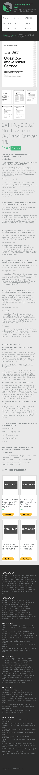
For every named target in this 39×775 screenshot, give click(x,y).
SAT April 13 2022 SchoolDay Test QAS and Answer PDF (17, 585)
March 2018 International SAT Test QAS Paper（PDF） (17, 710)
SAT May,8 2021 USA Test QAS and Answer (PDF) (16, 612)
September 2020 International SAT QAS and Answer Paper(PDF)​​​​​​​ (19, 648)
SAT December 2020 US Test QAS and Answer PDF (10, 546)
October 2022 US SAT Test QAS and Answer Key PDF (16, 577)
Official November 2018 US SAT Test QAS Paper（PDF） (17, 694)
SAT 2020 (17, 28)
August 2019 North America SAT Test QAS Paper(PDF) (17, 671)
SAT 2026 (17, 18)
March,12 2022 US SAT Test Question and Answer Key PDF (18, 589)
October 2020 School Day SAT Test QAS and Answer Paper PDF (19, 635)
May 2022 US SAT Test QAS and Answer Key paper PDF (17, 583)
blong (14, 35)
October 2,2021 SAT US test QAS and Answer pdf (15, 606)
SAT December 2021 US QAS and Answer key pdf (15, 600)
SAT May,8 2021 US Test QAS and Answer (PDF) (27, 546)
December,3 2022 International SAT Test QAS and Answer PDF (19, 575)
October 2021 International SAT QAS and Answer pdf (16, 608)
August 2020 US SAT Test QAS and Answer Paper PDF (17, 631)
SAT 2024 (7, 23)
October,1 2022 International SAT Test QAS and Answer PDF (18, 579)
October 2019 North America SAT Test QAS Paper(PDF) (17, 667)
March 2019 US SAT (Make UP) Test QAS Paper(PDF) (16, 659)
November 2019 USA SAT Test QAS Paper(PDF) (15, 665)
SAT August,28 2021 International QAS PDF (14, 610)
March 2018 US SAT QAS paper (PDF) (12, 712)
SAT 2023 (17, 23)
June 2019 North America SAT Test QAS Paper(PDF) (16, 673)
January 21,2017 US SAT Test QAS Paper (13, 751)
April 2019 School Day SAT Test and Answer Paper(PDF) (17, 680)
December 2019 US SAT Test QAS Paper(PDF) (14, 663)
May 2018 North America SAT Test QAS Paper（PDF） (17, 704)
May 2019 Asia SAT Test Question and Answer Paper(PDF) (18, 675)
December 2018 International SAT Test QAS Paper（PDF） (18, 692)
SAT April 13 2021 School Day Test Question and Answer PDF (19, 616)
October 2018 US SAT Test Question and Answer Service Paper (19, 699)
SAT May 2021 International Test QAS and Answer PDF (17, 614)
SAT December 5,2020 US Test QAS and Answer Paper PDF (18, 626)
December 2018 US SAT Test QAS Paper (13, 690)
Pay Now (16, 148)
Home (5, 35)
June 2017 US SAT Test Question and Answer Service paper (18, 743)
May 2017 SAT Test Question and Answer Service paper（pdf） (19, 749)
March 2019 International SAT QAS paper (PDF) (15, 682)
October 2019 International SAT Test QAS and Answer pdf (18, 669)
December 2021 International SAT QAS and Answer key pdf (18, 602)
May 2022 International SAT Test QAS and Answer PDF (17, 587)
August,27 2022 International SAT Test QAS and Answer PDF (19, 581)
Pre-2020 (28, 28)
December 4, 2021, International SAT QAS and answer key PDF (10, 503)
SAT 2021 (7, 28)
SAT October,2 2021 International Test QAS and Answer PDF (28, 503)
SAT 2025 (28, 18)
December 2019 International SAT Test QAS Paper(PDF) (17, 661)
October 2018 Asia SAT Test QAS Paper (13, 697)
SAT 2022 (28, 23)
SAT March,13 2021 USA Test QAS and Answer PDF (16, 618)
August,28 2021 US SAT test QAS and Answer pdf (16, 604)
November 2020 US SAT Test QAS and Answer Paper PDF (18, 633)
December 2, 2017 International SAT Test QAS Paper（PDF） (19, 723)
